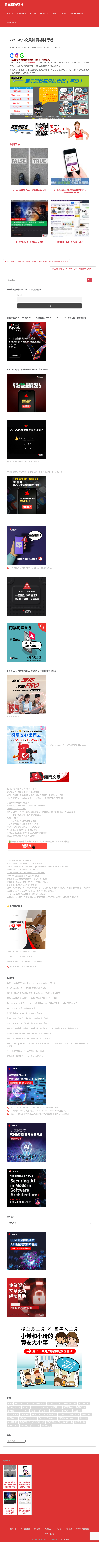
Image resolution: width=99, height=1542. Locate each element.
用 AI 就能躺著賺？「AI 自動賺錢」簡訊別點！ (25, 1051)
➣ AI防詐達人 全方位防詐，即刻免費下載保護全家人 (31, 568)
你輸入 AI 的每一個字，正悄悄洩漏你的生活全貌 (26, 988)
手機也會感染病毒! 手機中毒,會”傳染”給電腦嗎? (26, 872)
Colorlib (48, 1539)
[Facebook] (12, 55)
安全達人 (35, 1411)
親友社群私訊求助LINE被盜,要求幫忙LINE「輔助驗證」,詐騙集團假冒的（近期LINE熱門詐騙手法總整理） (50, 888)
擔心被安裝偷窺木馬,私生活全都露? (21, 836)
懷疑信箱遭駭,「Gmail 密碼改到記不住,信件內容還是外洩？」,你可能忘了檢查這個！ (41, 811)
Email (19, 295)
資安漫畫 (33, 13)
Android (20, 1403)
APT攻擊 (52, 1403)
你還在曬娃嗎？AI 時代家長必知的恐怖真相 (24, 1013)
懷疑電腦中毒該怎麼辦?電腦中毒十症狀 (23, 869)
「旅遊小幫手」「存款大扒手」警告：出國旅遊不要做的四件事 (35, 798)
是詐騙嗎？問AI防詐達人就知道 (19, 956)
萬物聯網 (51, 1418)
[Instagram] (17, 55)
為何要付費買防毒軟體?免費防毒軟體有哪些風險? (27, 833)
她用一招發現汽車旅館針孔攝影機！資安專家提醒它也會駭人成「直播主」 (37, 795)
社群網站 (51, 1414)
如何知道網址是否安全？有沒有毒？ (21, 789)
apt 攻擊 (40, 1403)
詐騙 (73, 1418)
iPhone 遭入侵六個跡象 (16, 808)
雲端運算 (46, 1426)
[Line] (22, 55)
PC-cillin (44, 1407)
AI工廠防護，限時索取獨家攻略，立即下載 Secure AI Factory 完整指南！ (38, 1110)
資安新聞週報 (53, 1422)
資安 (83, 1418)
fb (10, 1407)
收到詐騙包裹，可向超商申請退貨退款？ (23, 951)
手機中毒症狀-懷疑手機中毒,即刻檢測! (22, 830)
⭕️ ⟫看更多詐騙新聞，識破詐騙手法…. (22, 966)
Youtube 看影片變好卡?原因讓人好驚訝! (23, 875)
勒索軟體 (80, 1407)
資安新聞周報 (38, 1422)
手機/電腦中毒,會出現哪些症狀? (19, 860)
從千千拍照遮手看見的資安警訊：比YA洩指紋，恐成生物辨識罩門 (33, 993)
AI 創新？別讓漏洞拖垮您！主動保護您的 (25, 1113)
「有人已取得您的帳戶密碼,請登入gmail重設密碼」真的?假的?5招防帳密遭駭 (38, 866)
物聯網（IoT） (38, 1414)
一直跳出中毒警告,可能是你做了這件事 (22, 824)
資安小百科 (44, 13)
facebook (84, 1403)
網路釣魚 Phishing (28, 1418)
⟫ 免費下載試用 (13, 716)
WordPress (65, 1539)
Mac (35, 1407)
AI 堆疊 (45, 1113)
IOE (17, 1407)
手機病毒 (55, 1411)
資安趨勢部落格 (14, 4)
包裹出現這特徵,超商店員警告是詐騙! (22, 885)
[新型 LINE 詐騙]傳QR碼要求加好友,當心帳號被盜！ (28, 894)
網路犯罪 (86, 1414)
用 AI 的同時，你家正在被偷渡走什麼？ (23, 1008)
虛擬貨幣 (63, 1418)
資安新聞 (25, 1422)
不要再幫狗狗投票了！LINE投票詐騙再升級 (24, 961)
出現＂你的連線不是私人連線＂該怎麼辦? (23, 827)
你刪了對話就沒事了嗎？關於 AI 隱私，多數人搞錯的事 (29, 1033)
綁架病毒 (63, 1414)
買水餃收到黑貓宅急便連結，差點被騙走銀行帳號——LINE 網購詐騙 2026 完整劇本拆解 (42, 1028)
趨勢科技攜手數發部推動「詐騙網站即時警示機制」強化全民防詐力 (34, 998)
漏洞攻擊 (13, 1414)
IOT (26, 1407)
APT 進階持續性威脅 (67, 1403)
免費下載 (10, 13)
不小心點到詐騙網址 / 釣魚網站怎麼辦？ (23, 461)
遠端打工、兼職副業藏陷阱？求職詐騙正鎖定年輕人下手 (29, 1038)
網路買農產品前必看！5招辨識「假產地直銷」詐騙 (27, 1018)
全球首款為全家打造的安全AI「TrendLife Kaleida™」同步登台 (32, 983)
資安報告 (12, 1422)
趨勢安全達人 (31, 62)
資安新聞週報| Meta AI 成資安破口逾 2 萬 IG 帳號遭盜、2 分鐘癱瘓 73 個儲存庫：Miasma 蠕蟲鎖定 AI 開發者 (49, 1044)
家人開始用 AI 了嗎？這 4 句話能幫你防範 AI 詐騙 (27, 1023)
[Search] (89, 280)
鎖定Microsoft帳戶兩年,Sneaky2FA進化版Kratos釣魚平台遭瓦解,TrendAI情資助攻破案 (42, 1003)
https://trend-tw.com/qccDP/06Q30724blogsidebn (66, 745)
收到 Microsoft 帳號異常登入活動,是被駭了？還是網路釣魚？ (31, 891)
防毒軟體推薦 (21, 13)
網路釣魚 (12, 1418)
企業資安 (63, 13)
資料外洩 (80, 1422)
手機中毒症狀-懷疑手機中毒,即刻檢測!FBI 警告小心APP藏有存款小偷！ (35, 472)
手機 (45, 1411)
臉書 (42, 1418)
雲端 (36, 1426)
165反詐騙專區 (55, 47)
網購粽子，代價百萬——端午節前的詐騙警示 (25, 1056)
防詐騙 (54, 13)
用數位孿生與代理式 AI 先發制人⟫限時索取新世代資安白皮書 (33, 1107)
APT (30, 1403)
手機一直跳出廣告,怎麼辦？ (18, 802)
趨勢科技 (13, 1426)
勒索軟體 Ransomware (18, 1411)
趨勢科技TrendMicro (37, 47)
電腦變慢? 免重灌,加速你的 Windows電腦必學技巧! (27, 882)
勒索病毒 (69, 1407)
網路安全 (74, 1414)
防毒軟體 (25, 1426)
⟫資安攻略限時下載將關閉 (58, 1113)
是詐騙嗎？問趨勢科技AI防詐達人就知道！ (24, 792)
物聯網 (24, 1414)
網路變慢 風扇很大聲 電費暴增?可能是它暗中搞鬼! (27, 879)
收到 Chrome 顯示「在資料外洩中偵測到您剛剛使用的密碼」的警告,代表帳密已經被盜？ (43, 897)
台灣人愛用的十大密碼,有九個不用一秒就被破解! (26, 805)
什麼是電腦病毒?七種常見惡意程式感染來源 (24, 863)
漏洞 (77, 1411)
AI (10, 1403)
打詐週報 (66, 1411)
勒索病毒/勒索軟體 (76, 13)
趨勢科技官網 (11, 22)
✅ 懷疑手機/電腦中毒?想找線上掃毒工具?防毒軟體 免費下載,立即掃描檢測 (38, 841)
